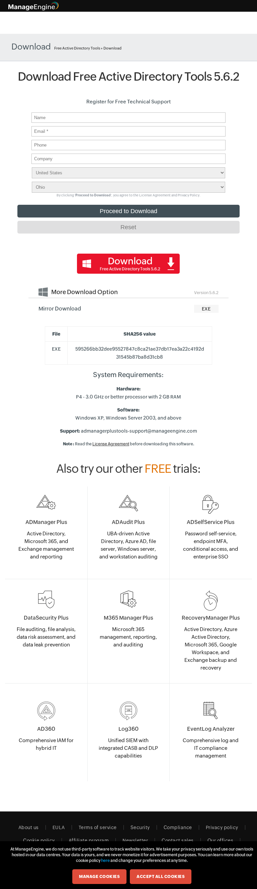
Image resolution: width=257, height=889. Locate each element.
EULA (59, 827)
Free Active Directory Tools (77, 48)
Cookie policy (39, 840)
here (105, 860)
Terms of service (98, 827)
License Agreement (155, 195)
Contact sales (178, 840)
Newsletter (135, 840)
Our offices (220, 840)
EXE (206, 309)
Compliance (178, 827)
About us (28, 827)
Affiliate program (89, 840)
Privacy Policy (188, 195)
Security (140, 827)
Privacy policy (222, 827)
